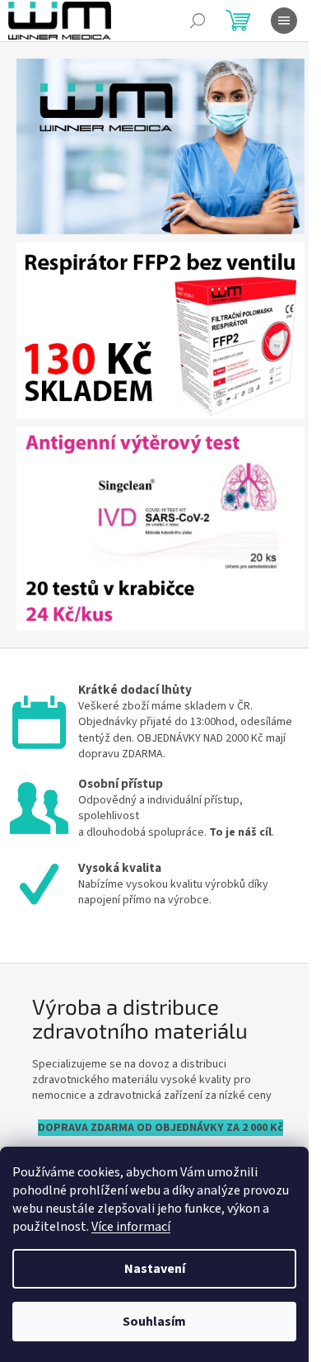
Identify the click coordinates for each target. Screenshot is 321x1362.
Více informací (130, 1227)
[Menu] (284, 20)
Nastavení (154, 1269)
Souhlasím (154, 1322)
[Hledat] (197, 20)
